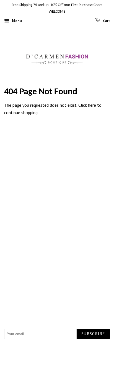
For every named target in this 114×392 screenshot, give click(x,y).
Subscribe (93, 334)
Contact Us (57, 215)
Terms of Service (57, 230)
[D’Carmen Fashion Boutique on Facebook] (51, 292)
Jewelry (57, 174)
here (92, 105)
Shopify (72, 357)
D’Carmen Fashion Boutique (61, 350)
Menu (16, 20)
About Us (57, 208)
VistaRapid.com (47, 357)
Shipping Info (57, 257)
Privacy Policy (57, 223)
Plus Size (57, 167)
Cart (106, 21)
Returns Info (57, 264)
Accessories (57, 181)
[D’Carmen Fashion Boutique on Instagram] (64, 292)
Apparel (57, 159)
